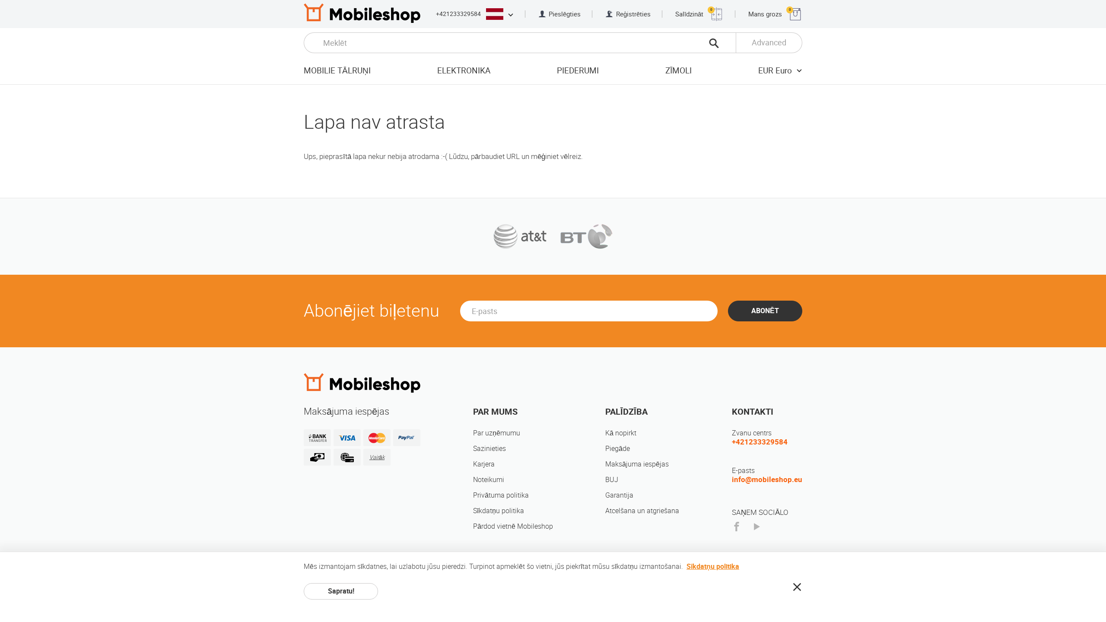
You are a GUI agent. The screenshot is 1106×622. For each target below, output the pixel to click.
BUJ (611, 480)
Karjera (484, 464)
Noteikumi (488, 480)
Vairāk (377, 457)
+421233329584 (458, 13)
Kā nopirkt (620, 433)
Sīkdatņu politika (498, 511)
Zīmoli (678, 71)
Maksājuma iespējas (637, 464)
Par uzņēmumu (496, 433)
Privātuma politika (501, 495)
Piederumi (578, 71)
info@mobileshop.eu (767, 479)
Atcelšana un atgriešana (642, 511)
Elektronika (463, 71)
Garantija (619, 495)
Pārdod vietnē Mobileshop (513, 526)
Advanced (769, 42)
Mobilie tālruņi (337, 71)
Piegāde (617, 448)
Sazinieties (489, 448)
